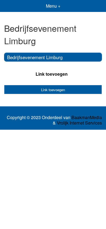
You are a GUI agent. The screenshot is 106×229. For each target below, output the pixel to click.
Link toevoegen (52, 74)
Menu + (53, 6)
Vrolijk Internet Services (79, 123)
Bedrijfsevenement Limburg (35, 57)
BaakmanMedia (86, 117)
